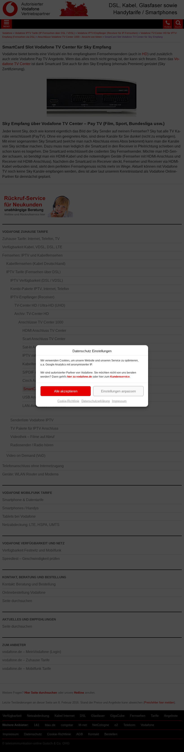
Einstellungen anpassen (118, 391)
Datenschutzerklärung (95, 401)
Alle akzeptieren (65, 391)
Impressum (119, 401)
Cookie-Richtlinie (68, 401)
